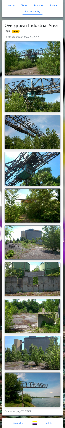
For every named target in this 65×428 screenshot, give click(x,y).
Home (11, 5)
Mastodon (18, 423)
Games (53, 5)
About (24, 5)
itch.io (49, 423)
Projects (38, 5)
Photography (32, 11)
